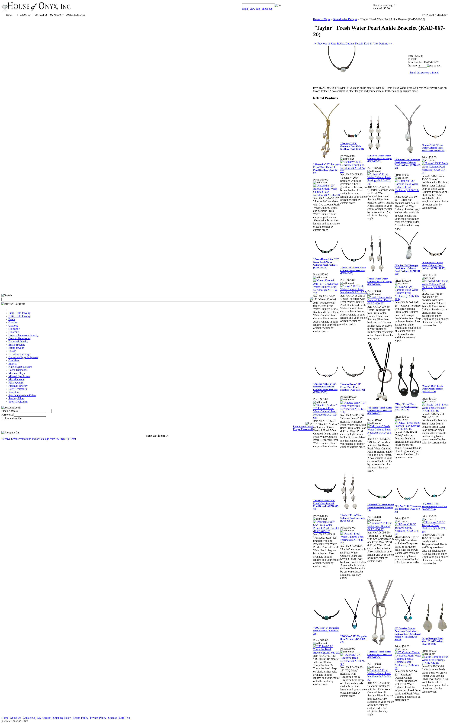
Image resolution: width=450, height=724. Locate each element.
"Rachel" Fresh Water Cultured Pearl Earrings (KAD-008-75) (352, 518)
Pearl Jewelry (15, 382)
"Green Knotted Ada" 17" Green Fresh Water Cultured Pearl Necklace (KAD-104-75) (326, 263)
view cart (255, 8)
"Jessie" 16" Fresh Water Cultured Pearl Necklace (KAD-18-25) (353, 270)
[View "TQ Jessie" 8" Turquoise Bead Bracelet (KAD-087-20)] (326, 652)
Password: (7, 414)
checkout (267, 8)
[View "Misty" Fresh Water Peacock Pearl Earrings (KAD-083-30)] (408, 428)
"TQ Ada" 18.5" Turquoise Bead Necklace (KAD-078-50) (408, 509)
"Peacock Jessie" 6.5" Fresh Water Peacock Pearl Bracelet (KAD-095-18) (326, 504)
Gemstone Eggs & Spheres (23, 357)
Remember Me (13, 418)
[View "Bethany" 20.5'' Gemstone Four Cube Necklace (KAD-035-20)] (353, 171)
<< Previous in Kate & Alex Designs (334, 43)
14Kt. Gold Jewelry (19, 312)
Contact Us (29, 717)
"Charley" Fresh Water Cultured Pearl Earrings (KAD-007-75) (379, 158)
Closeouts (13, 331)
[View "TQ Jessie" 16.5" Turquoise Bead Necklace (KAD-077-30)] (435, 531)
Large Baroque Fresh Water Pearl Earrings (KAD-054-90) (432, 641)
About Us (15, 717)
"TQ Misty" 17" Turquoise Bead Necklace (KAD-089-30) (353, 639)
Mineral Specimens (19, 376)
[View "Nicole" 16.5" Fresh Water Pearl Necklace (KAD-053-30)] (435, 410)
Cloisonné (14, 328)
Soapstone (14, 392)
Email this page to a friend (424, 72)
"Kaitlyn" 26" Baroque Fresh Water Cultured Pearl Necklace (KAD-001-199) (408, 269)
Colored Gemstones (19, 338)
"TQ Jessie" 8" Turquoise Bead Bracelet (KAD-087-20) (326, 630)
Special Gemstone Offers (22, 395)
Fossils (12, 350)
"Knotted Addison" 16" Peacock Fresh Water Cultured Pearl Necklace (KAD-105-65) (325, 388)
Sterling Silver (16, 398)
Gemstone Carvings (19, 354)
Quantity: (413, 65)
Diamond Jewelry (18, 341)
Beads (11, 319)
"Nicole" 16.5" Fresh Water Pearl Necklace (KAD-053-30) (432, 389)
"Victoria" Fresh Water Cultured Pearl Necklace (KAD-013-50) (379, 654)
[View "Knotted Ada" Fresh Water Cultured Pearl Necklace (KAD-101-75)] (435, 290)
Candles (12, 322)
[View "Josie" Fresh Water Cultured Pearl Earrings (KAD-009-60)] (380, 303)
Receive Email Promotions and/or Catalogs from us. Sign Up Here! (38, 438)
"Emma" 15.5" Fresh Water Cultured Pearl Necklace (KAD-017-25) (433, 148)
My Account (44, 717)
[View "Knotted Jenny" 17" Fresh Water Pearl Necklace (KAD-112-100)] (353, 412)
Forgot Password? (303, 429)
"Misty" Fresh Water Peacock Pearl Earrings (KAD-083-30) (406, 407)
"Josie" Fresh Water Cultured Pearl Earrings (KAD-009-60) (379, 281)
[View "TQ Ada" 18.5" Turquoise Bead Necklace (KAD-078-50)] (408, 533)
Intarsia (12, 363)
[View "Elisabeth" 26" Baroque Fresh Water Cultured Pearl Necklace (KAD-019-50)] (408, 193)
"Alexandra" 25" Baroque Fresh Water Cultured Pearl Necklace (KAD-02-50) (326, 168)
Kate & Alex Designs (20, 366)
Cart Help (124, 717)
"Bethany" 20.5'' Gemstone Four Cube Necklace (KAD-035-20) (352, 146)
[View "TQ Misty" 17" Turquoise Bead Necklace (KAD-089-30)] (353, 664)
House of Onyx (321, 19)
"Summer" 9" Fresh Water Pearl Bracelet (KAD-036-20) (380, 507)
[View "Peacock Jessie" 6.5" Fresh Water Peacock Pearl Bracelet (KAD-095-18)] (326, 531)
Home (4, 717)
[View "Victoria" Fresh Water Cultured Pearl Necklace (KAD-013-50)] (380, 679)
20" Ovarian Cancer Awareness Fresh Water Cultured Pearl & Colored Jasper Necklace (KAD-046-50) (407, 634)
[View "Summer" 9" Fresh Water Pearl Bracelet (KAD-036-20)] (380, 529)
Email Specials (16, 344)
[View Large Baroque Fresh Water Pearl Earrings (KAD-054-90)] (435, 663)
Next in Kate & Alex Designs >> (373, 43)
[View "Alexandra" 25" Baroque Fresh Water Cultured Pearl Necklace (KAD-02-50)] (326, 195)
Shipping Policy (62, 717)
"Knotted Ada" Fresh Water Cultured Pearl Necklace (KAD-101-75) (433, 265)
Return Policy (80, 717)
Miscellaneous (16, 379)
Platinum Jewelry (18, 385)
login (245, 8)
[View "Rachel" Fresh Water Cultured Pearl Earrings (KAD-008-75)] (353, 543)
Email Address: (9, 410)
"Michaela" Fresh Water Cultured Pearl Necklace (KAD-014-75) (379, 410)
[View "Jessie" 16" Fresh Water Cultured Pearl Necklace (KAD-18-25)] (353, 292)
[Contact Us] (41, 16)
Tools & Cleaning (18, 401)
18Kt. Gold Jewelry (19, 316)
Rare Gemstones (17, 388)
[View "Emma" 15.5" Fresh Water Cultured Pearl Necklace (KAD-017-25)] (435, 172)
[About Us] (25, 16)
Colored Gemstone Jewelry (23, 335)
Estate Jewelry (16, 347)
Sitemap (112, 717)
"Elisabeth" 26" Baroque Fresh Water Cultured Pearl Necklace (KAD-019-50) (408, 163)
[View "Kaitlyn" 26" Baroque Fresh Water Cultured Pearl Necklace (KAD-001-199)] (408, 299)
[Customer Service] (75, 16)
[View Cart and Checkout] (435, 16)
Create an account (303, 426)
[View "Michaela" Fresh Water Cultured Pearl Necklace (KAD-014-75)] (380, 435)
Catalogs (13, 325)
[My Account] (57, 16)
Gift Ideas (13, 360)
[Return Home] (36, 11)
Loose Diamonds (17, 369)
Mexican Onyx (16, 373)
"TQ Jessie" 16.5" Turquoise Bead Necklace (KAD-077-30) (434, 506)
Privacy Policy (98, 717)
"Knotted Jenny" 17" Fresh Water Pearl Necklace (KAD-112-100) (352, 387)
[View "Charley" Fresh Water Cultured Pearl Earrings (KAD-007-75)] (380, 183)
